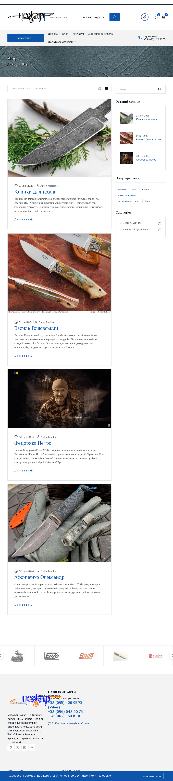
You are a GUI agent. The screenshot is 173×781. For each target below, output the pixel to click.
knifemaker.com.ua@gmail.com (70, 723)
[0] (156, 17)
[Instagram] (32, 747)
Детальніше (22, 219)
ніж (134, 189)
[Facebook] (10, 747)
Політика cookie (100, 775)
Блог (65, 33)
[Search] (159, 89)
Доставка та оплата (100, 33)
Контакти (78, 33)
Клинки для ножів (34, 192)
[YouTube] (25, 747)
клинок (122, 189)
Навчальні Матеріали (142, 229)
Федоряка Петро (32, 443)
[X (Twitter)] (18, 747)
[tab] (100, 88)
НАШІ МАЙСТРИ (142, 223)
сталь (145, 189)
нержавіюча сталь (128, 200)
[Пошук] (114, 17)
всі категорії (24, 38)
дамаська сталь (127, 195)
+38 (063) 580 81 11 (64, 716)
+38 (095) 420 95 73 (155, 39)
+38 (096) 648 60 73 (65, 711)
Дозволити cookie (152, 776)
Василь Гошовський (36, 328)
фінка (148, 200)
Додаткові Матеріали (61, 41)
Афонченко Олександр (39, 577)
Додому (53, 33)
